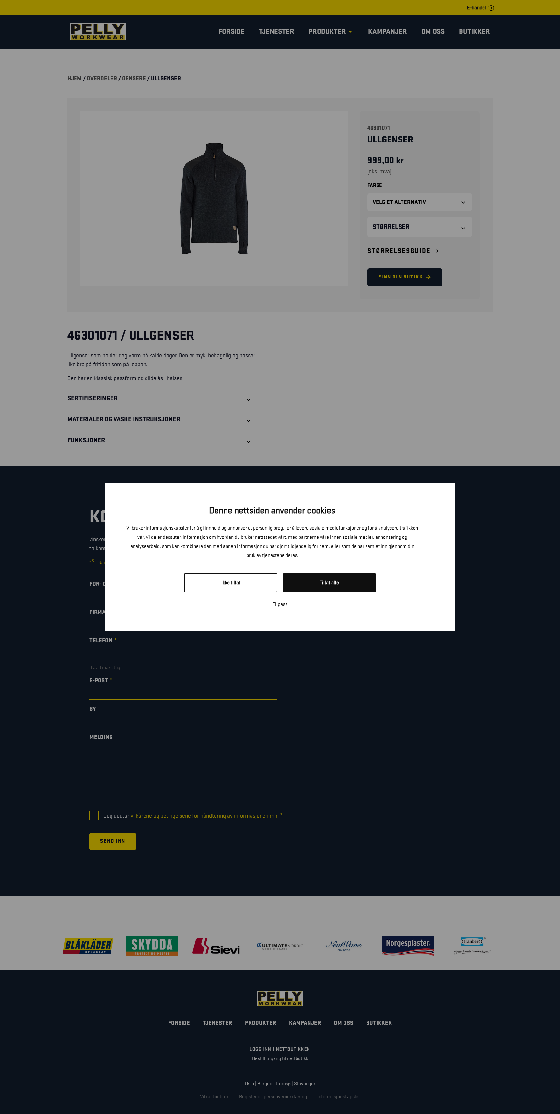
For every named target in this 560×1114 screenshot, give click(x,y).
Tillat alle (329, 583)
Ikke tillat (230, 583)
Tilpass (280, 604)
